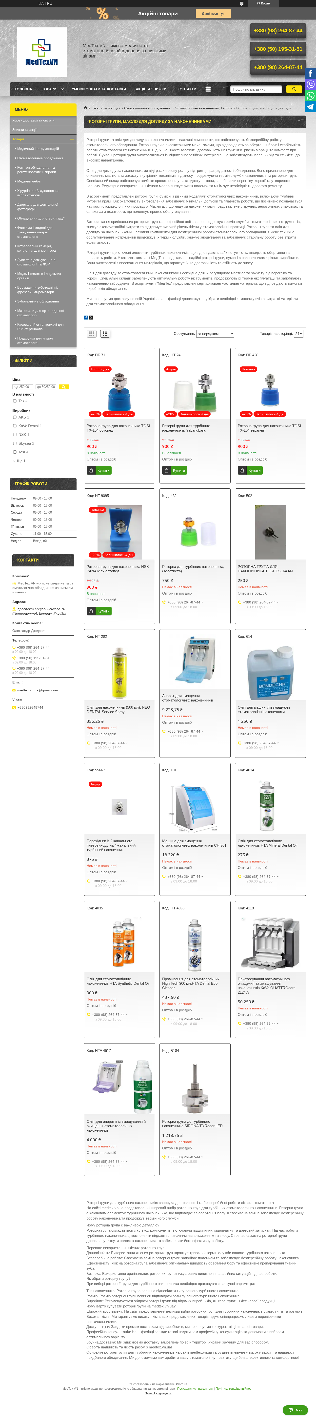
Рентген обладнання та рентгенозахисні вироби (36, 169)
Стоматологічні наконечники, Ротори (203, 108)
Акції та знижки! (152, 89)
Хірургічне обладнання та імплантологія (38, 193)
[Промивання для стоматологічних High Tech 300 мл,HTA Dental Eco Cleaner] (195, 945)
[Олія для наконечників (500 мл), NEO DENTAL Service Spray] (119, 673)
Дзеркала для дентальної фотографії (37, 206)
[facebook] (86, 318)
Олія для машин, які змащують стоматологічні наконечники (264, 709)
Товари (49, 89)
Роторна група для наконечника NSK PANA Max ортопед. (118, 568)
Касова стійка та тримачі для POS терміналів (40, 326)
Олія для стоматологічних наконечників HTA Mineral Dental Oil (267, 843)
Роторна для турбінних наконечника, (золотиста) (193, 568)
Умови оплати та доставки (99, 89)
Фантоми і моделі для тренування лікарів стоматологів (35, 232)
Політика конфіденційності (235, 1388)
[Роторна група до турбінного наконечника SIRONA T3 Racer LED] (195, 1087)
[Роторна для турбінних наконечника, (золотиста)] (195, 532)
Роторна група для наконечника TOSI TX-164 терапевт (269, 428)
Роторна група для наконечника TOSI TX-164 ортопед (118, 428)
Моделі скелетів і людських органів (39, 276)
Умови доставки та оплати (33, 120)
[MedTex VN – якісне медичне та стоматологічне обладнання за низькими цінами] (42, 51)
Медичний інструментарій (38, 149)
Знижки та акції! (25, 130)
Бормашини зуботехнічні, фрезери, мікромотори (37, 289)
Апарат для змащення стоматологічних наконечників (187, 698)
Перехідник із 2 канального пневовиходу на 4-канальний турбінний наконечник (111, 845)
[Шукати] (294, 89)
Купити (103, 470)
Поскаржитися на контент (195, 1388)
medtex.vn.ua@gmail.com (37, 690)
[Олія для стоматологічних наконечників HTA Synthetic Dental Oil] (119, 945)
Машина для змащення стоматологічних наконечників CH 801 (194, 843)
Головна (23, 89)
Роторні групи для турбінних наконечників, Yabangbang (186, 428)
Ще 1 (21, 461)
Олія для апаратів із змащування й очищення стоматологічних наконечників (116, 1125)
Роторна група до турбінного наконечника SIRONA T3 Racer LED (192, 1123)
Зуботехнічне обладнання (38, 301)
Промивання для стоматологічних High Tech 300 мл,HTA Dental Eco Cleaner (190, 983)
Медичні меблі (28, 181)
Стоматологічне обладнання (147, 108)
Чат (299, 1410)
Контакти (187, 89)
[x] (91, 318)
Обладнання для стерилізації (40, 218)
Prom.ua (181, 1384)
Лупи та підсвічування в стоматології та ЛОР (36, 262)
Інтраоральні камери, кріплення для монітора (36, 248)
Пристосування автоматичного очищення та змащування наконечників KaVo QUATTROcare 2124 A (267, 985)
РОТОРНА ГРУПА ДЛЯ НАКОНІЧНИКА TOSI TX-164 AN (265, 568)
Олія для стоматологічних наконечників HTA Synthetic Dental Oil (118, 981)
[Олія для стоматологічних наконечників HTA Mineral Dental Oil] (270, 807)
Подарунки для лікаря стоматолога (35, 340)
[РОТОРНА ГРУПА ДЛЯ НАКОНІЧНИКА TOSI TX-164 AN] (270, 532)
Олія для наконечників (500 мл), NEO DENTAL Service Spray (118, 709)
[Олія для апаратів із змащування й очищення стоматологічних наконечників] (119, 1087)
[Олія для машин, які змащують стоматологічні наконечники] (270, 673)
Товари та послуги (105, 108)
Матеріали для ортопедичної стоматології (40, 313)
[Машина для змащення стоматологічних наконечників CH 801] (195, 807)
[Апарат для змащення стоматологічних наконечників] (195, 661)
